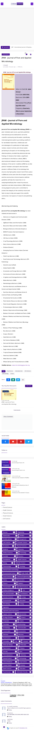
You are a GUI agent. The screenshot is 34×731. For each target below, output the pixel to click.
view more (28, 385)
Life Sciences (28, 371)
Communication (24, 627)
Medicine (9, 549)
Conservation (9, 631)
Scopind (3, 681)
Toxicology (8, 624)
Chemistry (24, 549)
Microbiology (5, 373)
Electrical (9, 634)
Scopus (12, 373)
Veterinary (26, 655)
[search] (32, 4)
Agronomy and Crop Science (17, 610)
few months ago (16, 476)
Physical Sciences (8, 513)
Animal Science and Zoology (17, 569)
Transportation (8, 586)
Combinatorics (25, 593)
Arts (27, 590)
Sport (25, 651)
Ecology (26, 597)
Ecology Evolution (10, 617)
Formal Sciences (7, 507)
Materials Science (23, 563)
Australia (9, 556)
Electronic (24, 634)
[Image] (6, 464)
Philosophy (25, 644)
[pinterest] (21, 441)
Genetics (25, 638)
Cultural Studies (10, 665)
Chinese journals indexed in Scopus (20, 492)
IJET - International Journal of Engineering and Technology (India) (21, 47)
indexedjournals (18, 371)
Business (24, 556)
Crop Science (6, 54)
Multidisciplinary (9, 539)
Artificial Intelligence (11, 590)
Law (17, 641)
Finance (26, 617)
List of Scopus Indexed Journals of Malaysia (20, 486)
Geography (9, 621)
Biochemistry (25, 614)
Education (25, 668)
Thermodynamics (10, 655)
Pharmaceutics (23, 580)
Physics (9, 583)
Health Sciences (7, 510)
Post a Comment (8, 416)
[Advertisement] (17, 26)
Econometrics (24, 631)
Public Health (26, 573)
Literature (27, 641)
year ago (15, 461)
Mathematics (10, 535)
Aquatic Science (9, 614)
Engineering (24, 532)
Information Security (24, 672)
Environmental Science (10, 573)
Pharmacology (10, 566)
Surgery (25, 621)
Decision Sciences (10, 597)
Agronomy (17, 607)
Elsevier (9, 532)
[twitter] (28, 441)
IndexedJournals (23, 728)
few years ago (6, 400)
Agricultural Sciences (24, 586)
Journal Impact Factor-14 (18, 463)
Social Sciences (7, 516)
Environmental (9, 600)
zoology (25, 603)
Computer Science (24, 542)
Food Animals (8, 672)
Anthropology (25, 658)
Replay (10, 710)
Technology (25, 552)
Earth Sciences (10, 668)
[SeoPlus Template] (8, 728)
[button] (8, 379)
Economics (8, 546)
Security (9, 651)
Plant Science (10, 648)
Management (25, 539)
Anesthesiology (24, 624)
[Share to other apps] (23, 379)
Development (9, 559)
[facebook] (5, 441)
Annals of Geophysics (6, 682)
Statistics (24, 583)
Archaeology (9, 627)
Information (25, 600)
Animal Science (9, 658)
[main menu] (2, 4)
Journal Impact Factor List (18, 470)
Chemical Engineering (24, 576)
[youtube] (13, 441)
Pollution (25, 648)
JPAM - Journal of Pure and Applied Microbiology (9, 403)
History (8, 580)
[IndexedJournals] (17, 3)
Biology (8, 563)
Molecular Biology (10, 644)
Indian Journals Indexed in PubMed (20, 477)
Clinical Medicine (9, 661)
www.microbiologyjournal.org (21, 365)
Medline (25, 535)
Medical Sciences (10, 552)
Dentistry (25, 665)
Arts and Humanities (10, 593)
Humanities (7, 641)
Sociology (25, 566)
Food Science (10, 638)
